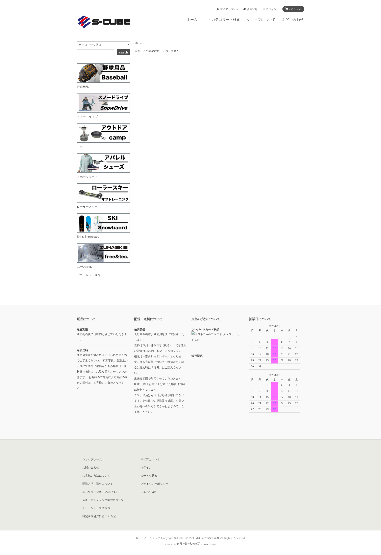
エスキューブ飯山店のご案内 (100, 491)
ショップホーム (92, 459)
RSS (143, 491)
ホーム (192, 20)
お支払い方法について (96, 475)
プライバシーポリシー (154, 483)
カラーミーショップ (147, 538)
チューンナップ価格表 (96, 508)
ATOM (152, 491)
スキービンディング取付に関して (103, 500)
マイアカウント (229, 9)
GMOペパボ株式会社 (206, 538)
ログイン (271, 9)
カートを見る (148, 475)
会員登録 (252, 9)
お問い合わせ (293, 20)
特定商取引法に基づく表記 (99, 516)
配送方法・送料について (97, 483)
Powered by (170, 544)
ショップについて (261, 20)
